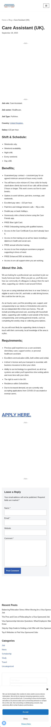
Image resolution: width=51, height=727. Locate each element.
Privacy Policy (26, 724)
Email (7, 518)
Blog (10, 20)
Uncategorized (8, 666)
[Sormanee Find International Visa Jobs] (9, 5)
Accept (25, 712)
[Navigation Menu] (46, 6)
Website (7, 528)
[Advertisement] (25, 71)
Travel (4, 662)
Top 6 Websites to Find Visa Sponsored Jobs (20, 632)
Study (4, 658)
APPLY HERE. (16, 414)
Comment (9, 538)
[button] (47, 689)
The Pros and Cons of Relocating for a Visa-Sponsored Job (26, 617)
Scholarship (6, 654)
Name (7, 508)
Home (4, 20)
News (4, 649)
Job (3, 645)
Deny (25, 719)
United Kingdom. (16, 123)
